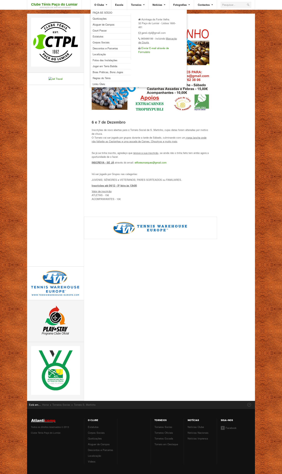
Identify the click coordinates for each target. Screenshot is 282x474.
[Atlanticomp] (55, 420)
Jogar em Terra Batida (105, 66)
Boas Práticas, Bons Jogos (108, 72)
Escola (119, 5)
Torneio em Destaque (166, 444)
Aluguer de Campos (104, 24)
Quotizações (100, 18)
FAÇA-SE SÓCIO (102, 12)
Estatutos (98, 36)
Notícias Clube (196, 427)
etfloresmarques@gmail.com (151, 162)
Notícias (158, 5)
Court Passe (99, 30)
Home (45, 404)
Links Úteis (99, 84)
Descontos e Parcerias (105, 48)
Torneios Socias (61, 404)
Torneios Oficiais (163, 432)
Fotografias (180, 5)
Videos (92, 461)
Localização (99, 54)
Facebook (231, 428)
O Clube (99, 5)
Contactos (204, 5)
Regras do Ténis (102, 78)
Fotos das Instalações (105, 60)
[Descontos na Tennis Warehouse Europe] (150, 227)
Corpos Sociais (101, 42)
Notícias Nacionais (198, 432)
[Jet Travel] (56, 78)
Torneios (136, 5)
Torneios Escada (163, 438)
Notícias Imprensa (198, 438)
